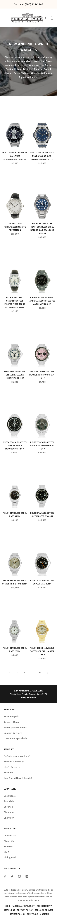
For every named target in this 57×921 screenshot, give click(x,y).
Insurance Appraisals (15, 738)
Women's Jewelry (14, 761)
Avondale (9, 801)
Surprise (8, 806)
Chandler (9, 817)
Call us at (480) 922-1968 (28, 4)
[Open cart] (52, 17)
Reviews (8, 846)
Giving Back (10, 857)
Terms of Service (44, 910)
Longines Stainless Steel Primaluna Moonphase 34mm (14, 374)
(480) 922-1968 (28, 697)
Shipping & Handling (38, 914)
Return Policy (17, 914)
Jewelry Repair (12, 721)
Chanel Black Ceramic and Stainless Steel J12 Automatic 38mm (42, 300)
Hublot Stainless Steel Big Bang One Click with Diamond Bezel (42, 156)
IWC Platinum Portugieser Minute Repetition (15, 226)
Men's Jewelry (12, 766)
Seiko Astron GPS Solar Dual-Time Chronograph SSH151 (15, 156)
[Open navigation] (5, 17)
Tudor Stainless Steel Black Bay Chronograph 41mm (42, 374)
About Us (9, 840)
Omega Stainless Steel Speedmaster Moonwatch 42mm (15, 445)
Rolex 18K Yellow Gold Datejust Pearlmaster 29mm (42, 651)
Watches (8, 772)
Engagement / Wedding (17, 756)
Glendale (9, 812)
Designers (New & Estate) (18, 777)
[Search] (46, 18)
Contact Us (10, 835)
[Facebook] (5, 876)
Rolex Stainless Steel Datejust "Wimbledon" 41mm (42, 445)
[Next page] (47, 672)
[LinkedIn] (27, 876)
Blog (6, 851)
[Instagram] (19, 876)
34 (40, 672)
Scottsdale (10, 795)
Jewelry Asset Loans (15, 727)
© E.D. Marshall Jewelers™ (20, 906)
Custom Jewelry (13, 732)
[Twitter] (12, 876)
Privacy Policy (25, 910)
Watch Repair (11, 716)
